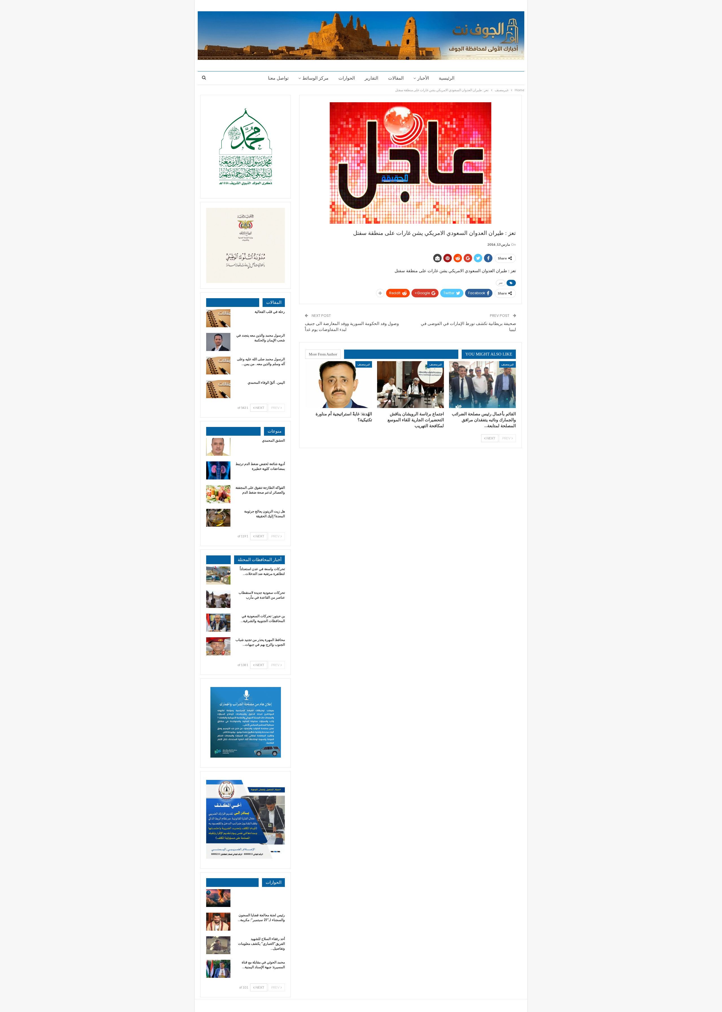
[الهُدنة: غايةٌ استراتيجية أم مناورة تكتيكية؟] (338, 384)
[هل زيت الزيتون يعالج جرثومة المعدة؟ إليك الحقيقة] (218, 518)
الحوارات (346, 78)
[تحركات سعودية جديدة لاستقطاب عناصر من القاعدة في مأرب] (218, 599)
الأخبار (423, 78)
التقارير (371, 78)
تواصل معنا (278, 78)
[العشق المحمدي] (218, 447)
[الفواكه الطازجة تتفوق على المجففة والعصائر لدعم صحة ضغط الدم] (218, 494)
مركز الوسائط (315, 78)
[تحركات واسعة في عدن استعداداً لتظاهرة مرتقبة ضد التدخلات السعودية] (218, 575)
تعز (501, 283)
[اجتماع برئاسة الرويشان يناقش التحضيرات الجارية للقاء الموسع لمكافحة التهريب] (410, 384)
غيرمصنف (507, 364)
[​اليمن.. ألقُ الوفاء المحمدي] (218, 389)
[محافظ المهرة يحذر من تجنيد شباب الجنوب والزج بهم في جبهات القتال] (218, 646)
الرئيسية (446, 78)
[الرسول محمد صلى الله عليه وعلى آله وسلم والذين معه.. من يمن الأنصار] (218, 366)
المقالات (396, 78)
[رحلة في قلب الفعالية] (218, 318)
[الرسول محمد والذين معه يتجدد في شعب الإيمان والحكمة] (218, 342)
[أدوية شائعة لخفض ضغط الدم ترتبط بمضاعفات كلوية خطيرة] (218, 470)
